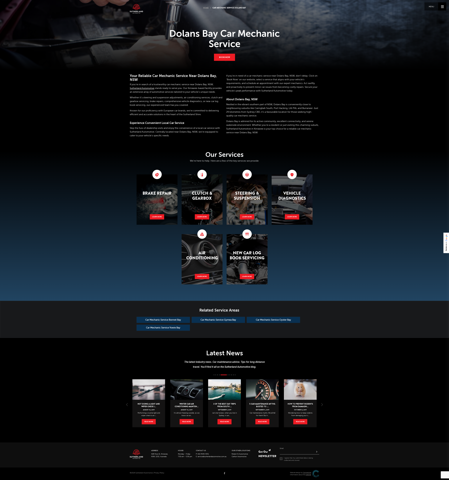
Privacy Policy (159, 473)
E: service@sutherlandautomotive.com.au (211, 456)
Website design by (300, 472)
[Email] (299, 451)
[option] (149, 399)
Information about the (300, 475)
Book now (224, 57)
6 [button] (225, 374)
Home (206, 7)
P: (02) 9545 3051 (202, 454)
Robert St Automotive (240, 454)
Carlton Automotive (239, 456)
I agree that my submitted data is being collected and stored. (298, 459)
